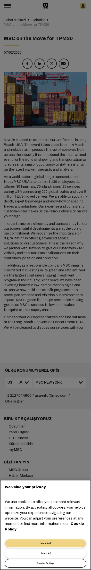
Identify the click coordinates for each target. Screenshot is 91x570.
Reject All (45, 553)
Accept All (46, 543)
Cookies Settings (45, 563)
